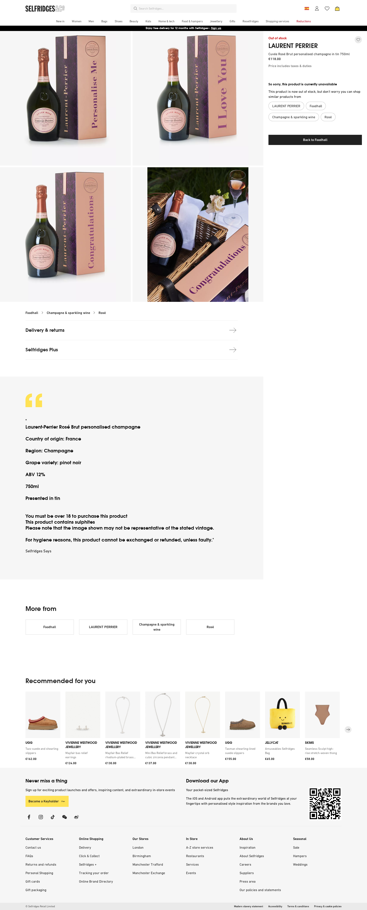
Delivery (85, 847)
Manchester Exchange (149, 873)
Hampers (300, 856)
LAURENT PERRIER (293, 46)
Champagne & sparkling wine (68, 313)
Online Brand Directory (96, 881)
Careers (245, 864)
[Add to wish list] (358, 39)
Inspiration (247, 847)
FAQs (29, 856)
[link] (42, 751)
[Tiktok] (52, 820)
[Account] (317, 8)
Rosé (102, 313)
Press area (247, 881)
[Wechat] (64, 820)
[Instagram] (40, 820)
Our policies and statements (260, 890)
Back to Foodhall (315, 140)
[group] (183, 730)
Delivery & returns (45, 330)
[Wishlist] (327, 8)
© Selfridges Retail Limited (40, 906)
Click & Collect (89, 856)
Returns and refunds (40, 864)
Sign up (216, 28)
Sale (296, 847)
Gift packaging (35, 890)
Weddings (300, 864)
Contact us (33, 847)
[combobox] (187, 8)
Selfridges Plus (41, 350)
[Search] (135, 8)
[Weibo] (76, 820)
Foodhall (31, 313)
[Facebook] (28, 820)
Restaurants (195, 856)
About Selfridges (252, 856)
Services (192, 864)
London (138, 847)
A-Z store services (199, 847)
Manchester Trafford (148, 864)
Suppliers (247, 873)
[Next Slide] (348, 729)
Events (191, 873)
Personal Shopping (39, 873)
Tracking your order (94, 873)
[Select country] (306, 8)
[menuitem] (60, 21)
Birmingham (142, 856)
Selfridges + (88, 864)
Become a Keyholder (43, 801)
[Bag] (337, 8)
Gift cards (32, 881)
